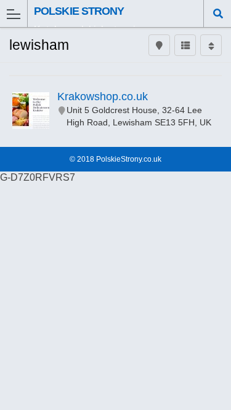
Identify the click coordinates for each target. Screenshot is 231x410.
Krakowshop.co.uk (102, 96)
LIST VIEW (185, 51)
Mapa (159, 51)
